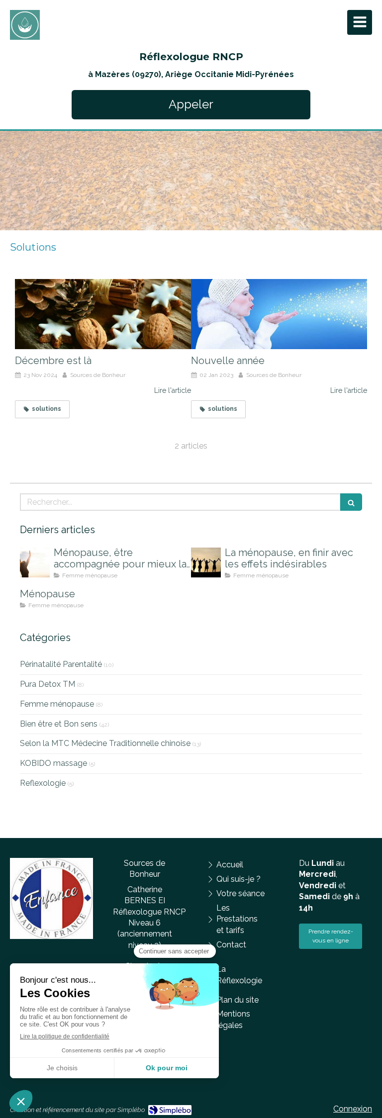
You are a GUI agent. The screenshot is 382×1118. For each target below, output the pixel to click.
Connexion (352, 1109)
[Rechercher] (351, 502)
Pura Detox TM (47, 684)
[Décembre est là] (103, 314)
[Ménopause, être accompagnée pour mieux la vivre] (35, 562)
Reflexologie (43, 783)
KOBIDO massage (53, 763)
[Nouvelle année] (279, 314)
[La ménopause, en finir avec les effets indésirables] (206, 562)
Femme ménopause (57, 704)
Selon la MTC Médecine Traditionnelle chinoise (105, 743)
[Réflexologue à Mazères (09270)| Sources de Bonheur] (25, 25)
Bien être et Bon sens (58, 724)
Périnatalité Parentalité (61, 664)
